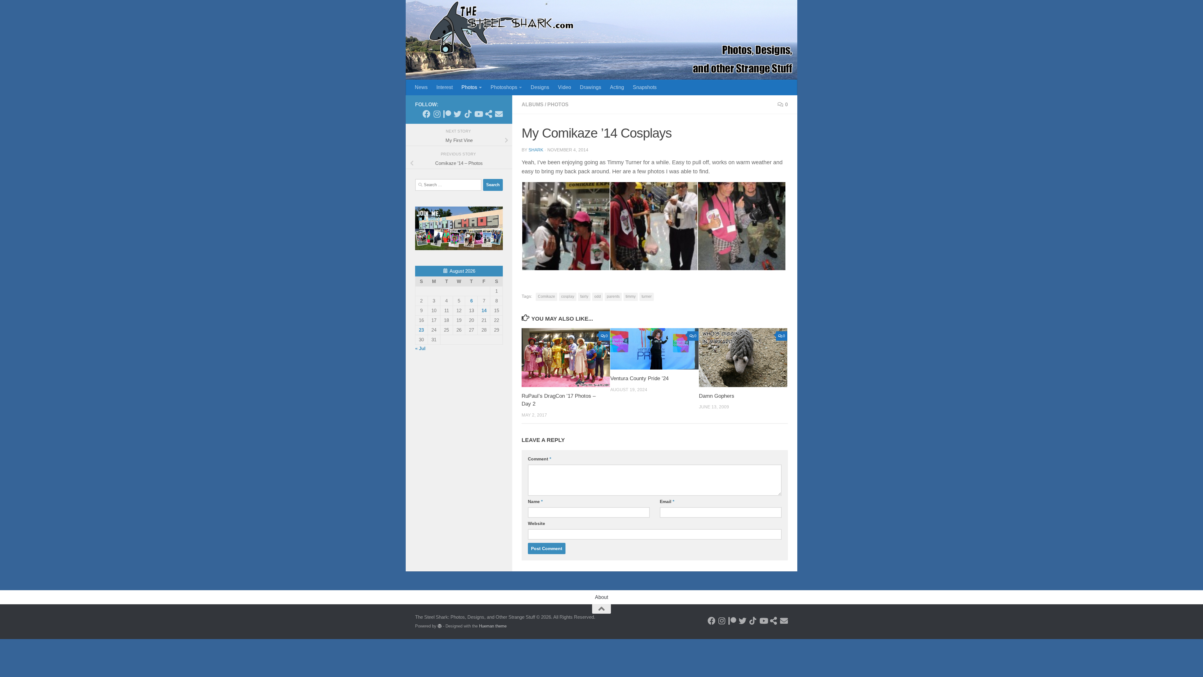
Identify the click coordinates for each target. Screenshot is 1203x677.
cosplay (567, 296)
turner (647, 296)
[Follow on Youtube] (478, 114)
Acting (617, 87)
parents (613, 296)
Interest (444, 87)
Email (667, 501)
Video (564, 87)
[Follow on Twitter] (457, 114)
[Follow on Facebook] (426, 114)
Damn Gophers (716, 396)
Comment (539, 458)
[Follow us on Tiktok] (468, 114)
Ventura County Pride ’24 (639, 378)
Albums (533, 104)
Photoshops (504, 87)
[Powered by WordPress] (440, 626)
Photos (469, 87)
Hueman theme (493, 626)
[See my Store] (488, 114)
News (421, 87)
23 (421, 330)
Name (535, 501)
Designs (540, 87)
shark (536, 149)
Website (536, 523)
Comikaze (546, 296)
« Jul (420, 348)
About (601, 597)
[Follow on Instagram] (437, 114)
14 (484, 310)
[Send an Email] (499, 114)
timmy (631, 296)
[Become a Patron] (447, 114)
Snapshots (645, 87)
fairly (584, 296)
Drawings (590, 87)
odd (597, 296)
